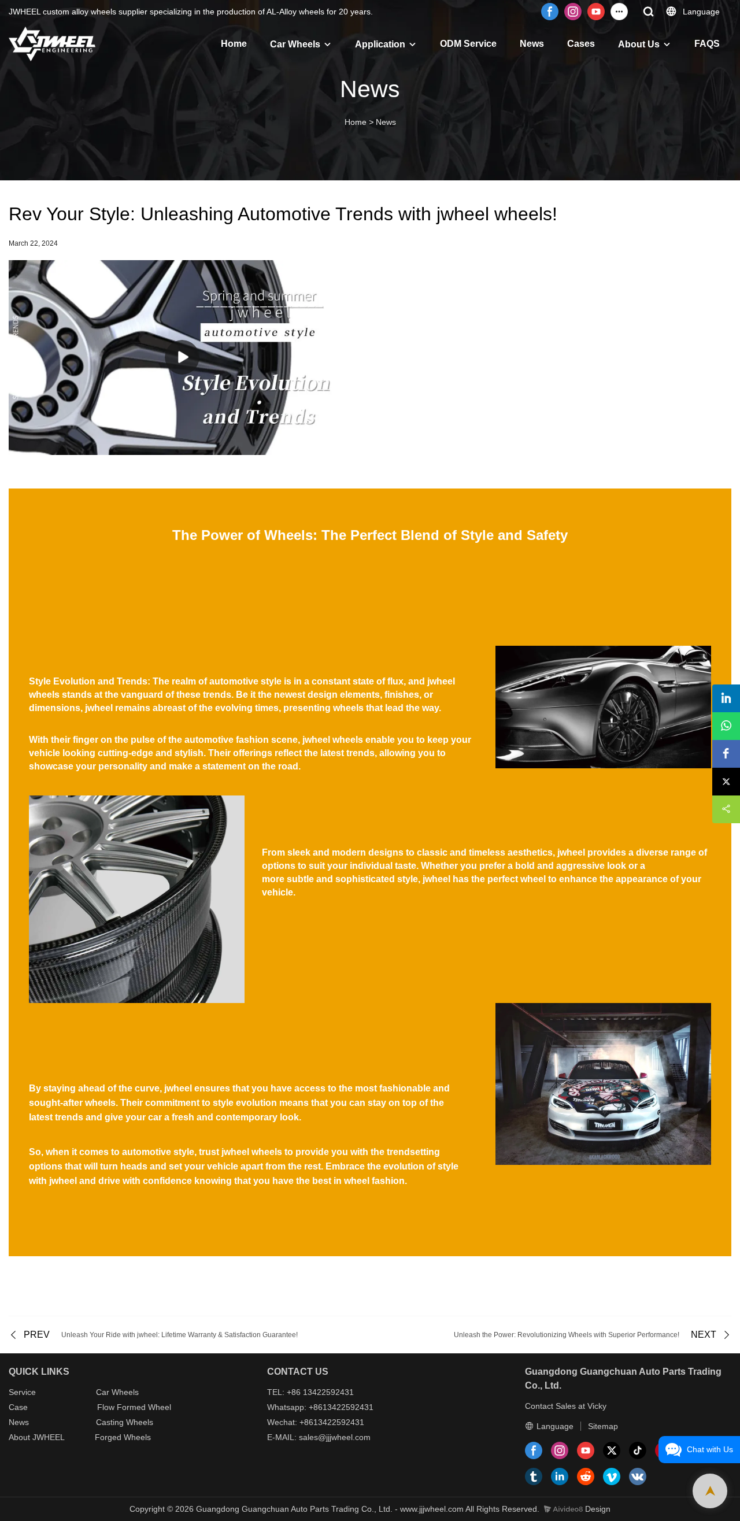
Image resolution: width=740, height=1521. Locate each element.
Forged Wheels (123, 1437)
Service (22, 1392)
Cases (581, 44)
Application (380, 44)
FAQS (707, 44)
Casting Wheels (124, 1422)
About (20, 1437)
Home (234, 44)
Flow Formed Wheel (134, 1407)
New (17, 1422)
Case (18, 1407)
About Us (639, 44)
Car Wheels (295, 44)
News (532, 44)
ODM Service (468, 44)
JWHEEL (48, 1437)
